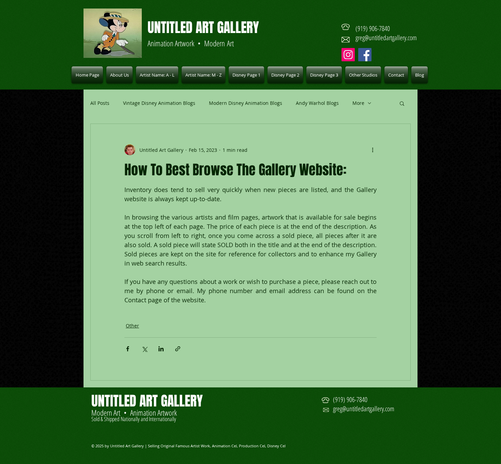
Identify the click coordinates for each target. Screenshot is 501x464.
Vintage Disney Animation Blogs (159, 103)
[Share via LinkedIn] (161, 349)
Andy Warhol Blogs (317, 103)
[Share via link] (177, 349)
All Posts (99, 103)
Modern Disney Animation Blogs (245, 103)
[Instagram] (348, 54)
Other (132, 325)
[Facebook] (364, 54)
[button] (157, 74)
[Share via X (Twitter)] (144, 349)
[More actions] (372, 150)
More (358, 103)
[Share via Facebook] (127, 349)
